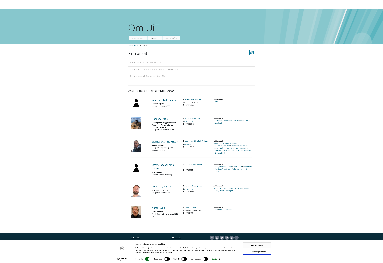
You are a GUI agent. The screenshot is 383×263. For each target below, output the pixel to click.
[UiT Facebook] (212, 238)
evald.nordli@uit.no (191, 207)
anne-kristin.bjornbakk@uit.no (196, 141)
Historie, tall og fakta (171, 38)
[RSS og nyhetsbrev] (236, 238)
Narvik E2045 (189, 189)
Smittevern (244, 146)
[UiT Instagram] (217, 238)
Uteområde (247, 167)
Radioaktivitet (220, 153)
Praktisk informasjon (138, 38)
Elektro (236, 120)
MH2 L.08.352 (189, 144)
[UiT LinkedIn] (232, 238)
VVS (247, 120)
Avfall (216, 102)
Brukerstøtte (229, 150)
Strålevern (235, 146)
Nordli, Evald (158, 207)
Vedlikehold (218, 120)
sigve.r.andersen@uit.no (193, 186)
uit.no (130, 45)
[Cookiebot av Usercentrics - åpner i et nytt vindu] (122, 259)
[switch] (167, 259)
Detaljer (215, 259)
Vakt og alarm (219, 191)
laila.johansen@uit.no (192, 99)
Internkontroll (219, 123)
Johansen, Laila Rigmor (164, 100)
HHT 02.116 (188, 121)
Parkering (235, 169)
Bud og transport (225, 209)
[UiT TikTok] (222, 238)
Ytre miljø (234, 148)
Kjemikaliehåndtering (222, 148)
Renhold (244, 169)
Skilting (246, 188)
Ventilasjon (228, 120)
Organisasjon (154, 38)
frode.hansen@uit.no (192, 118)
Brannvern (243, 148)
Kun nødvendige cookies (257, 251)
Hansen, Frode (160, 118)
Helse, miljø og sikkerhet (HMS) (225, 143)
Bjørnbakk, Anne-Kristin (165, 141)
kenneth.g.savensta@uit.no (194, 164)
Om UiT (136, 45)
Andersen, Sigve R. (162, 186)
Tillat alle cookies (257, 245)
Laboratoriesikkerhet (222, 146)
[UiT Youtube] (227, 238)
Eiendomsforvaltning (222, 169)
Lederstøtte (218, 150)
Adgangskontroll (220, 167)
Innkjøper (229, 191)
